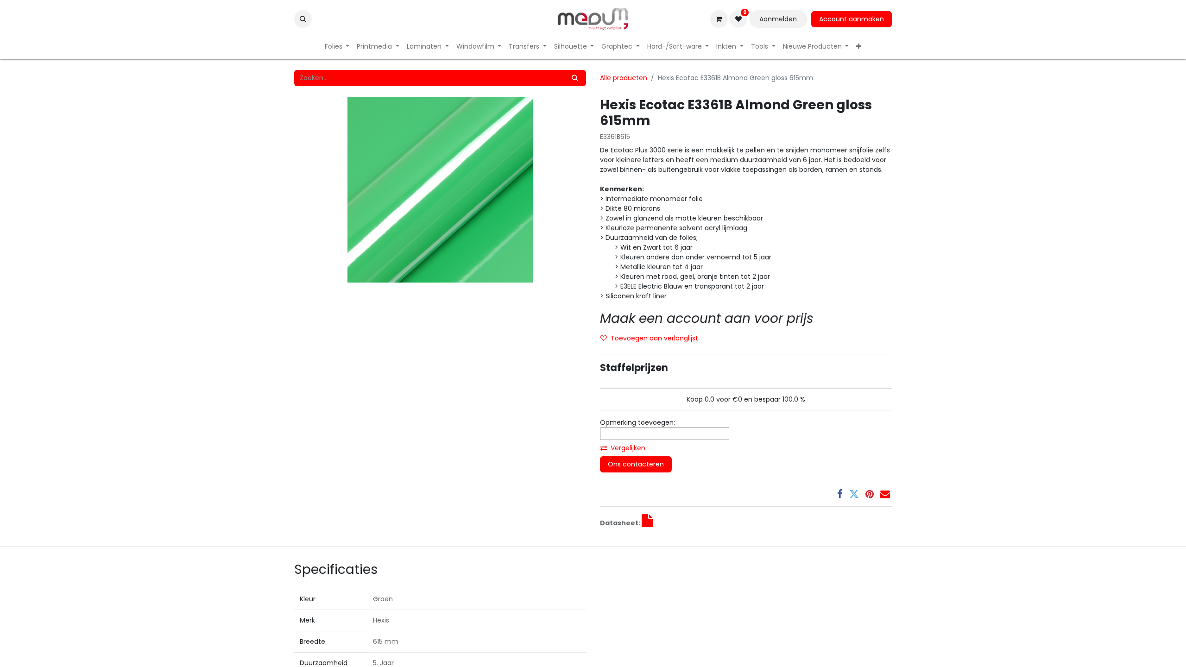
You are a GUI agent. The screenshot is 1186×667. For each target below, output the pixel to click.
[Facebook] (840, 494)
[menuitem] (337, 46)
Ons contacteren (636, 464)
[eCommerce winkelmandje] (719, 19)
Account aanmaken (851, 19)
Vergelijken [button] (628, 448)
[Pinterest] (869, 494)
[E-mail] (885, 494)
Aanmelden (778, 19)
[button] (303, 19)
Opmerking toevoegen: (637, 422)
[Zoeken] (575, 78)
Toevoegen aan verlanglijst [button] (654, 338)
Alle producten (623, 77)
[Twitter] (854, 494)
